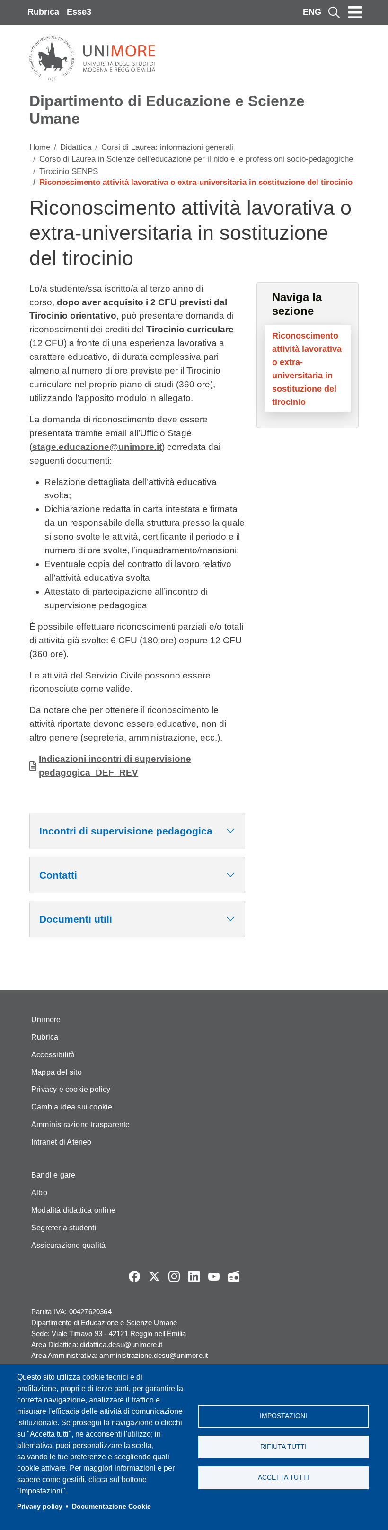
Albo (39, 1193)
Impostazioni (283, 1416)
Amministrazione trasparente (80, 1124)
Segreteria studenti (64, 1228)
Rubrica (43, 12)
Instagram (174, 1276)
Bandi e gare (53, 1175)
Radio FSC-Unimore (234, 1276)
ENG (312, 12)
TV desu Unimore (253, 1276)
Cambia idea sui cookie (71, 1107)
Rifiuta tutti (283, 1446)
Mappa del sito (56, 1072)
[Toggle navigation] (355, 12)
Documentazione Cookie (111, 1506)
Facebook (134, 1276)
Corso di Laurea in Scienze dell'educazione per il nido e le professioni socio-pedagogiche (196, 159)
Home (39, 147)
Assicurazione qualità (68, 1245)
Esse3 (79, 12)
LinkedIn (194, 1276)
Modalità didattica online (73, 1210)
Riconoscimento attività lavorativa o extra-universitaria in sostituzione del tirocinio (307, 369)
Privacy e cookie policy (71, 1089)
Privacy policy (39, 1506)
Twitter (154, 1276)
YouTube (214, 1276)
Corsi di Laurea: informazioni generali (167, 147)
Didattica (75, 147)
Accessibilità (53, 1055)
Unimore (46, 1020)
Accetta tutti (283, 1477)
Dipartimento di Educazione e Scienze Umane (167, 109)
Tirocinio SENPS (68, 171)
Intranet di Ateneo (61, 1142)
